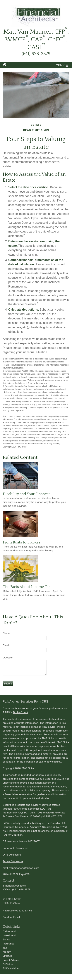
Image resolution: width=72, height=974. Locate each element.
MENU (60, 64)
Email (6, 645)
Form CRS (41, 701)
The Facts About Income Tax (27, 587)
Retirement (9, 931)
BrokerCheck (20, 712)
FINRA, (17, 812)
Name (6, 632)
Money (7, 951)
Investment (9, 935)
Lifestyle (7, 955)
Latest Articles (11, 959)
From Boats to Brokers (21, 542)
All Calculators (11, 968)
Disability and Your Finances (26, 494)
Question (8, 657)
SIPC (25, 812)
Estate (6, 939)
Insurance (8, 943)
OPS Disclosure (12, 854)
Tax (5, 947)
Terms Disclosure (13, 861)
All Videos (8, 964)
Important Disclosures (15, 847)
